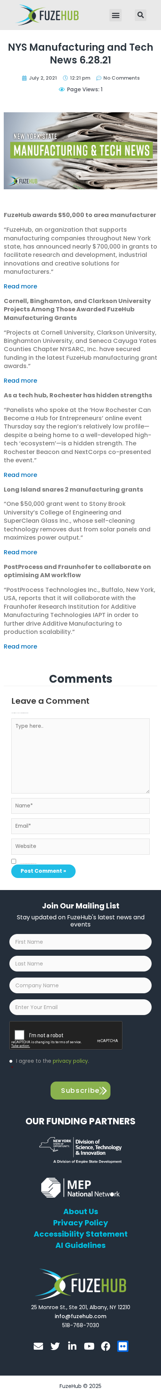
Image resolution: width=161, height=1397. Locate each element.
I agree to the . (50, 1065)
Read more (20, 286)
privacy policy (70, 1061)
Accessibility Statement (81, 1234)
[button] (115, 15)
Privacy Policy (80, 1223)
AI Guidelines (80, 1245)
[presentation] (66, 1035)
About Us (80, 1211)
